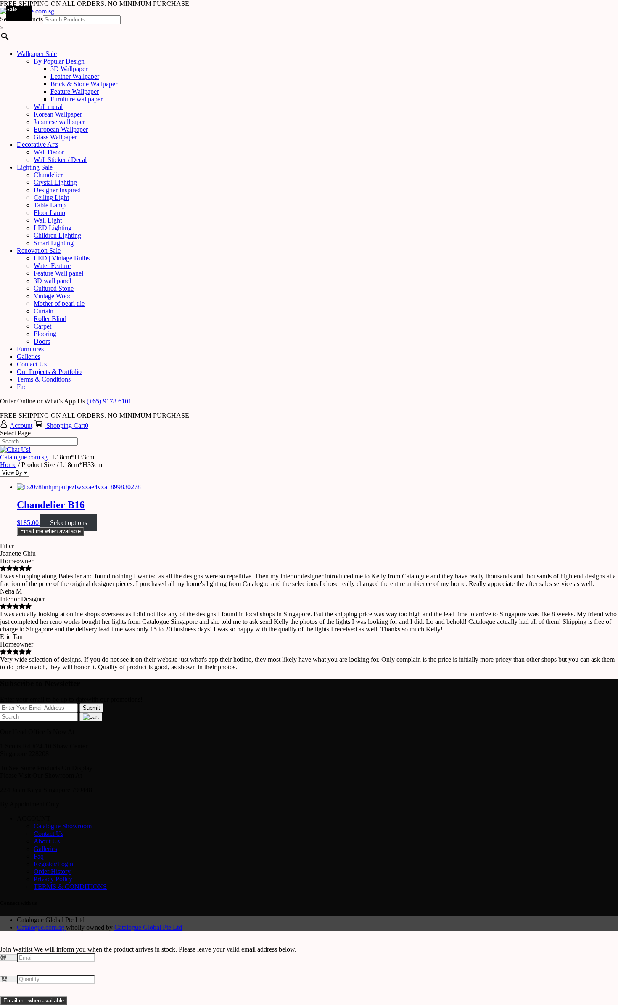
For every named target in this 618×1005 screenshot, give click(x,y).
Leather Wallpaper (74, 76)
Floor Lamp (49, 212)
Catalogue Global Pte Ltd (148, 927)
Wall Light (48, 220)
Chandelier (48, 174)
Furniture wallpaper (76, 99)
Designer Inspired (57, 190)
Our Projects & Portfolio (49, 371)
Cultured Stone (54, 288)
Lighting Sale (35, 167)
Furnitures (30, 349)
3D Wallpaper (68, 68)
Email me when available (50, 531)
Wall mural (48, 106)
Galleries (28, 356)
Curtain (43, 311)
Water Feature (52, 265)
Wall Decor (49, 152)
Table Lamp (50, 205)
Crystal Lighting (55, 182)
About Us (47, 841)
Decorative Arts (37, 144)
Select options (68, 522)
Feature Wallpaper (74, 91)
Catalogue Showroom (63, 826)
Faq (22, 386)
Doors (42, 341)
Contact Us (32, 364)
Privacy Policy (53, 879)
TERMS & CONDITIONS (70, 886)
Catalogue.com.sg (24, 457)
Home (8, 464)
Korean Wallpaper (58, 114)
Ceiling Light (51, 197)
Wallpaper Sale (37, 53)
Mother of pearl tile (59, 303)
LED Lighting (52, 227)
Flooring (45, 333)
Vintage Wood (53, 296)
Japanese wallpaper (59, 121)
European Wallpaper (61, 129)
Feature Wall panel (58, 273)
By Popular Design (59, 61)
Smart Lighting (54, 243)
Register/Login (53, 863)
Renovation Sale (39, 250)
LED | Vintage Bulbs (62, 258)
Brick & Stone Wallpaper (83, 84)
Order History (52, 871)
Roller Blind (50, 318)
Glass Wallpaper (55, 137)
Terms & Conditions (44, 379)
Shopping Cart (65, 425)
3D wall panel (52, 280)
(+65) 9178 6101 (109, 401)
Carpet (42, 326)
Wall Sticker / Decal (60, 159)
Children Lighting (57, 235)
